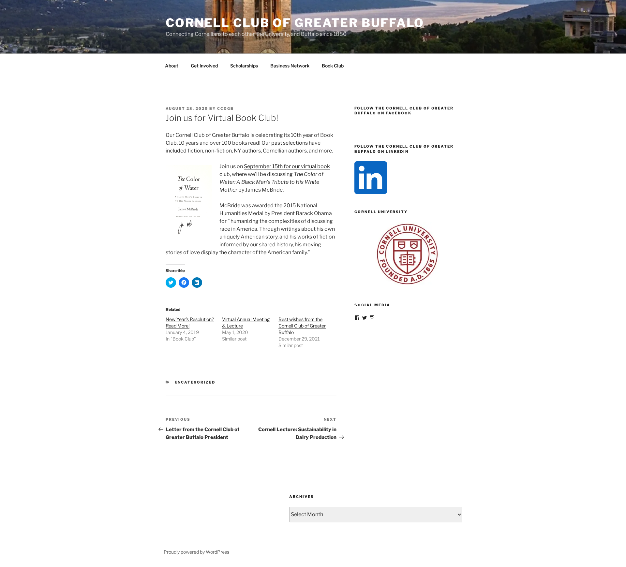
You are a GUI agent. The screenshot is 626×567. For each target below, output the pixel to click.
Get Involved (204, 65)
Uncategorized (195, 382)
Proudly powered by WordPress (196, 552)
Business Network (289, 65)
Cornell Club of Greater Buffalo (295, 23)
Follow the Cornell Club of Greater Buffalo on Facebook (404, 110)
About (171, 65)
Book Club (333, 65)
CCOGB (225, 108)
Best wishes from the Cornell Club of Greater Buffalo (302, 325)
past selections (289, 143)
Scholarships (244, 65)
